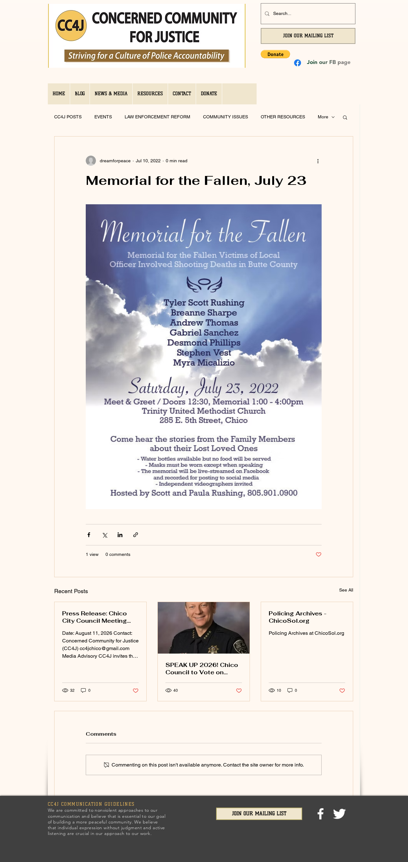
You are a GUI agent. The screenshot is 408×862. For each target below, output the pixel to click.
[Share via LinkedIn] (120, 535)
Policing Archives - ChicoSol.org (297, 617)
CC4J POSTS (68, 116)
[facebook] (320, 813)
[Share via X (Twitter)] (104, 535)
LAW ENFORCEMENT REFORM (157, 116)
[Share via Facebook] (89, 535)
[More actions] (318, 161)
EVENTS (103, 116)
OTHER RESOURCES (283, 116)
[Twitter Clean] (339, 813)
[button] (275, 54)
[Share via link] (136, 535)
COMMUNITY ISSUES (225, 116)
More (323, 116)
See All (346, 589)
